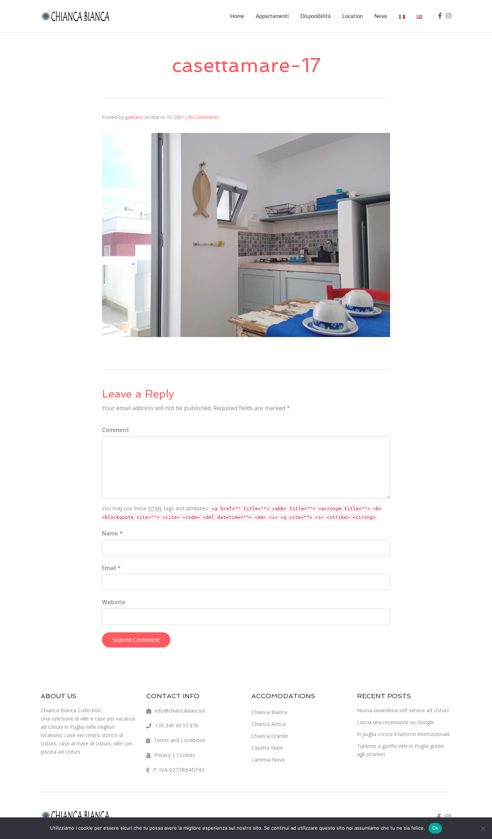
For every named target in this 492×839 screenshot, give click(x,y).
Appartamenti (272, 16)
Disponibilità (315, 16)
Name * (112, 533)
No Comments (203, 117)
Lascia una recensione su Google (395, 722)
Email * (111, 568)
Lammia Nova (268, 759)
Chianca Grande (269, 735)
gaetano (134, 117)
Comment (115, 430)
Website (113, 602)
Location (352, 16)
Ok (435, 828)
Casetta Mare (267, 747)
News (381, 16)
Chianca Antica (268, 724)
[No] (483, 828)
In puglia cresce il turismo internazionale (403, 734)
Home (237, 16)
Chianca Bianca (269, 712)
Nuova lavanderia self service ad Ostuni (403, 710)
